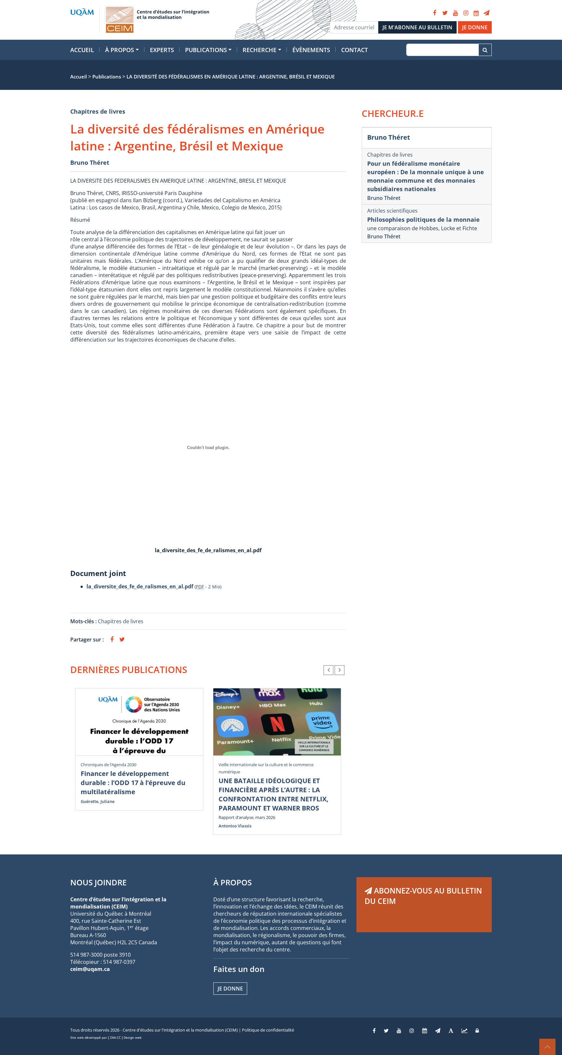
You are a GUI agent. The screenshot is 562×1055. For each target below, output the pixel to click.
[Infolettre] (486, 13)
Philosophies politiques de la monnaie (423, 219)
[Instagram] (466, 13)
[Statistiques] (464, 1030)
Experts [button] (162, 50)
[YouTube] (455, 13)
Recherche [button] (259, 50)
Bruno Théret (89, 162)
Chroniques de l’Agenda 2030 (108, 764)
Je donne (230, 988)
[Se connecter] (477, 1030)
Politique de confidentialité (268, 1030)
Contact (354, 50)
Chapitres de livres (97, 111)
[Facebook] (434, 13)
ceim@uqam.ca (90, 969)
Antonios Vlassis (235, 826)
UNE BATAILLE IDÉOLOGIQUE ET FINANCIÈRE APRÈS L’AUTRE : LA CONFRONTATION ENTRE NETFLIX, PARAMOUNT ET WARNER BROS (273, 794)
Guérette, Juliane (97, 801)
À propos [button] (119, 50)
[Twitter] (445, 13)
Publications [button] (206, 50)
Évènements (311, 50)
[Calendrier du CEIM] (476, 13)
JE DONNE (475, 27)
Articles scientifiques (392, 210)
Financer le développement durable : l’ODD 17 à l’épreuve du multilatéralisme (133, 782)
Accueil (82, 50)
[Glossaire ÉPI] (450, 1030)
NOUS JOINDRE (98, 882)
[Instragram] (411, 1030)
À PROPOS (232, 882)
